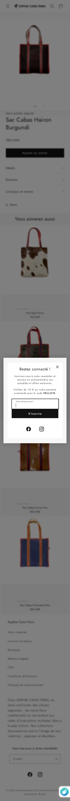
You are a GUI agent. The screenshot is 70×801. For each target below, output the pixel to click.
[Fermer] (57, 367)
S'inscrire (35, 414)
